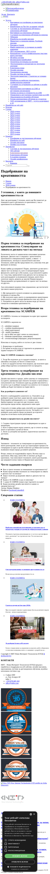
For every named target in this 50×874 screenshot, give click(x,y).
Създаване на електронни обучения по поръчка (29, 35)
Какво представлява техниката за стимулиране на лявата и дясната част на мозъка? (24, 473)
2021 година (15, 122)
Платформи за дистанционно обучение (25, 138)
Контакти (11, 14)
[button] (20, 867)
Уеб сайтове (15, 151)
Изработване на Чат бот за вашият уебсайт (27, 26)
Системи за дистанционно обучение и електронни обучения (25, 30)
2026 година (15, 111)
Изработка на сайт (17, 140)
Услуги (8, 20)
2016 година (15, 132)
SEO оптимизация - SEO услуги (23, 51)
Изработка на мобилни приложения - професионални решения (25, 81)
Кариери (13, 163)
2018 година (15, 128)
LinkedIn (19, 490)
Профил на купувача (18, 145)
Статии (8, 109)
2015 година (15, 134)
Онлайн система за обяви (20, 74)
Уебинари (14, 37)
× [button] (34, 814)
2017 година (15, 130)
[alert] (19, 841)
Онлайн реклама (16, 70)
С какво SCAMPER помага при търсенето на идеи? (23, 482)
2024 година (15, 116)
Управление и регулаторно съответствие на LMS (29, 95)
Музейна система (17, 58)
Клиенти (9, 136)
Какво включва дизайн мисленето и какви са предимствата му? (20, 485)
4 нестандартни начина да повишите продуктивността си (25, 569)
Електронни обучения (19, 155)
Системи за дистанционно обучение (24, 149)
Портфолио (10, 147)
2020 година (15, 124)
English (16, 10)
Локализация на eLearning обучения (24, 97)
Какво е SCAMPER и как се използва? (18, 480)
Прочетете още (27, 836)
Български (15, 4)
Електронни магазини (19, 153)
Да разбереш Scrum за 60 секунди (17, 643)
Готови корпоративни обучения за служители (28, 99)
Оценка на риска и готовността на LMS (26, 93)
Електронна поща (17, 68)
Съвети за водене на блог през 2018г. (18, 605)
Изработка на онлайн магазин (22, 39)
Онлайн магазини (17, 142)
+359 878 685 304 (8, 2)
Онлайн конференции (19, 159)
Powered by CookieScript (19, 869)
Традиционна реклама (19, 72)
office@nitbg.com (22, 2)
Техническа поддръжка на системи (24, 62)
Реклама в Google (17, 45)
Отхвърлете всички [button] (20, 862)
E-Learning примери (18, 157)
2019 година (15, 126)
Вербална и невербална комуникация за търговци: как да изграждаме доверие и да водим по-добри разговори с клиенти (27, 528)
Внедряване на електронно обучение (24, 33)
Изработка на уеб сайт (14, 105)
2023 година (15, 118)
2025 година (15, 113)
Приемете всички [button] (19, 856)
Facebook (12, 490)
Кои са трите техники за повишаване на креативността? (25, 469)
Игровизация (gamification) (20, 60)
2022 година (15, 120)
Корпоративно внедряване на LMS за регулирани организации (25, 90)
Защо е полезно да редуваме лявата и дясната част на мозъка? (23, 477)
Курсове (9, 107)
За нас (3, 14)
